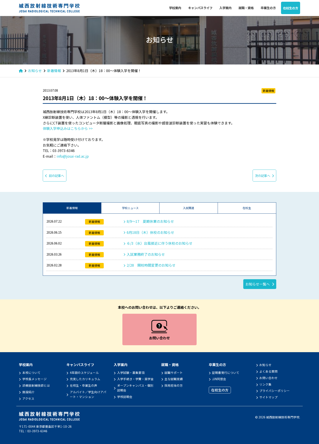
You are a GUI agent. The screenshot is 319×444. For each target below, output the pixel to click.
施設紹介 (28, 392)
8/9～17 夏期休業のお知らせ (150, 221)
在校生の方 (290, 8)
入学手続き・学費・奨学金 (135, 379)
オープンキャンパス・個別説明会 (135, 387)
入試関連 (188, 208)
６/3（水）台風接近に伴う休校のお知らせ (159, 243)
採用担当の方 (173, 385)
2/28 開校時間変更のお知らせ (151, 265)
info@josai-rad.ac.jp (73, 156)
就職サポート (173, 372)
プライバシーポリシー (274, 390)
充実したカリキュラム (85, 379)
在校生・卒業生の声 (83, 385)
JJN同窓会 (219, 379)
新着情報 (72, 208)
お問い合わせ (268, 378)
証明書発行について (225, 372)
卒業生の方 (268, 7)
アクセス (28, 398)
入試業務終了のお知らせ (146, 254)
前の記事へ (56, 175)
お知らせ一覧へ (257, 284)
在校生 (247, 208)
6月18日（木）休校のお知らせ (150, 232)
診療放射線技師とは (36, 385)
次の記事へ (262, 175)
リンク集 (265, 384)
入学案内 (225, 7)
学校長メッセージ (34, 379)
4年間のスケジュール (84, 372)
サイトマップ (268, 397)
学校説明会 (124, 396)
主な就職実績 (173, 379)
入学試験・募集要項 (131, 372)
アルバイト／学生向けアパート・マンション (88, 394)
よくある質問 (268, 371)
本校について (31, 372)
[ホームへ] (21, 70)
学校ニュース (130, 208)
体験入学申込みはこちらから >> (68, 128)
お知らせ (265, 365)
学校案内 (175, 7)
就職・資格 (246, 7)
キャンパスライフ (200, 7)
